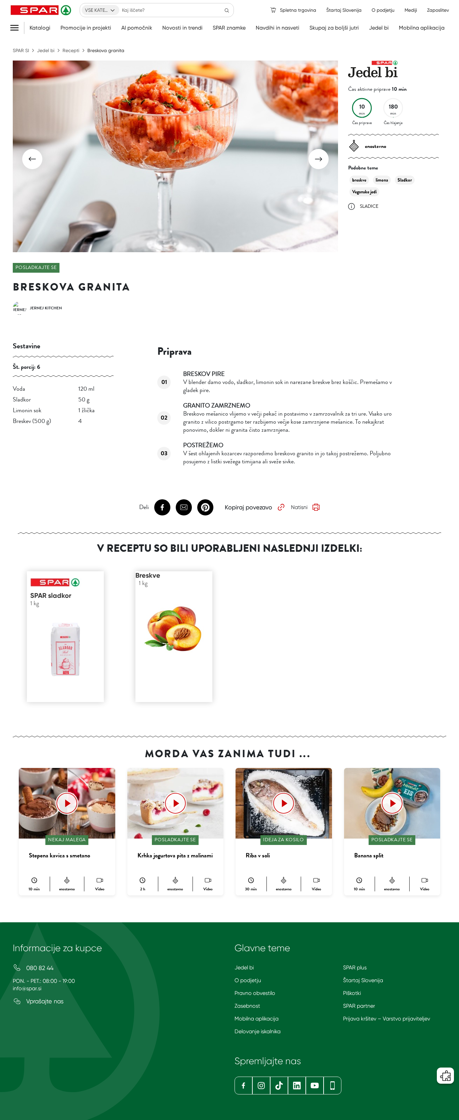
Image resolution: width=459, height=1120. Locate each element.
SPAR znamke (229, 28)
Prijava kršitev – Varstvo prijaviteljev (386, 1018)
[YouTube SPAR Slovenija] (315, 1085)
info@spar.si (27, 988)
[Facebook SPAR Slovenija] (243, 1085)
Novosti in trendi (182, 28)
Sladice (369, 206)
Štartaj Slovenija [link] (344, 10)
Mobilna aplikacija (422, 28)
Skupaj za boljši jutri (334, 28)
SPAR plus (355, 967)
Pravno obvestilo (255, 993)
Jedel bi (379, 28)
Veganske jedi (364, 191)
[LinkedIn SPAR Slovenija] (297, 1085)
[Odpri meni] (17, 28)
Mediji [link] (411, 10)
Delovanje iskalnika (258, 1031)
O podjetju (248, 980)
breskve (359, 180)
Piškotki (352, 993)
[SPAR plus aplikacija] (332, 1085)
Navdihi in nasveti (277, 28)
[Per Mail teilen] (184, 507)
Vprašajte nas (44, 1001)
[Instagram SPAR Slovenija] (261, 1085)
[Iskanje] (226, 10)
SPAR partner (359, 1006)
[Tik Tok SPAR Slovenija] (279, 1085)
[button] (32, 159)
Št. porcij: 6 (26, 366)
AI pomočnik (136, 28)
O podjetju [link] (383, 10)
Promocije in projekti (85, 28)
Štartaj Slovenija (363, 980)
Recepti (70, 50)
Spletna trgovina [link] (298, 10)
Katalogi (40, 28)
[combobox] (100, 10)
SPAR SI (21, 50)
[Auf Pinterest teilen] (205, 507)
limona (382, 180)
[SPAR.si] (41, 10)
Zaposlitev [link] (438, 10)
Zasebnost (247, 1006)
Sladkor (405, 180)
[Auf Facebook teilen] (162, 507)
